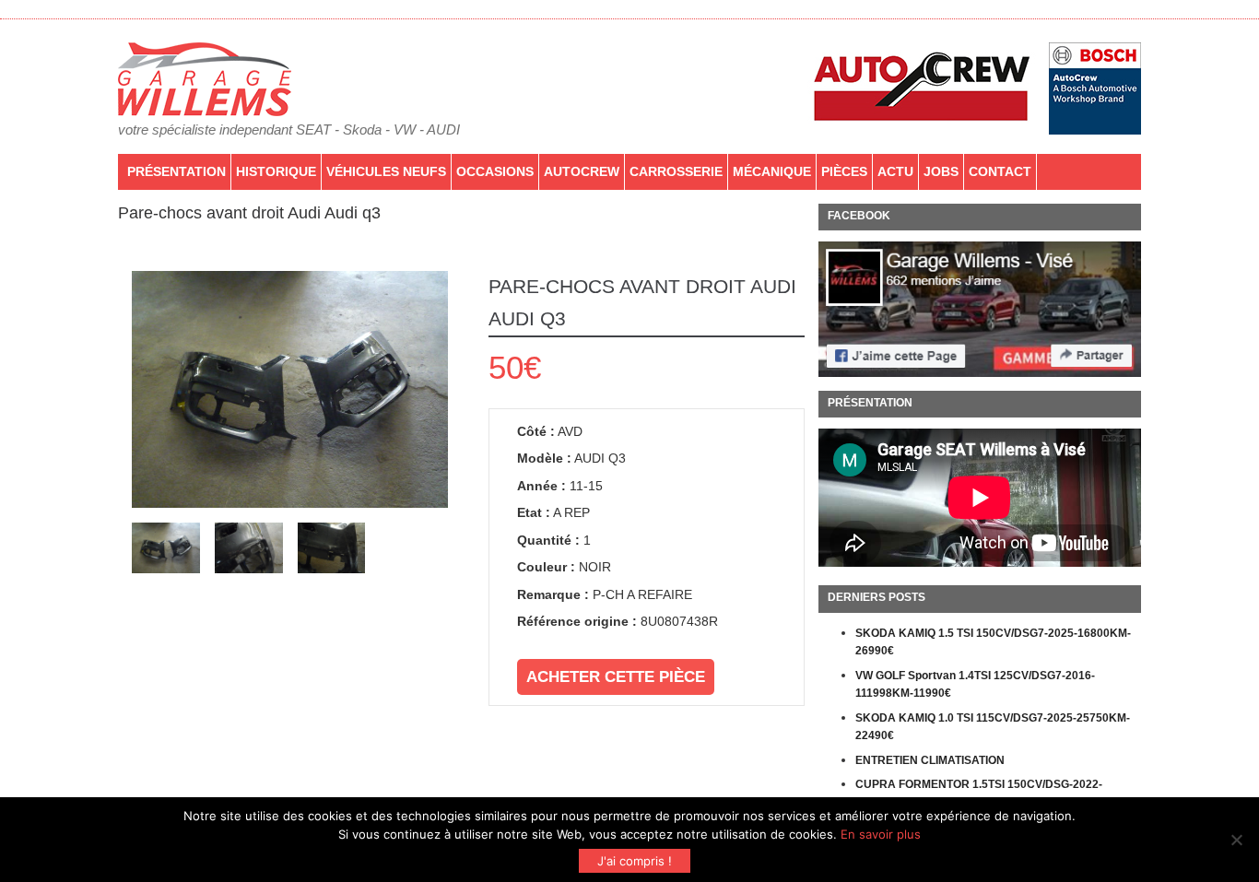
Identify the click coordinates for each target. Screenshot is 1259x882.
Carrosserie (676, 171)
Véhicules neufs (386, 171)
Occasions (495, 171)
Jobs (941, 171)
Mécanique (772, 171)
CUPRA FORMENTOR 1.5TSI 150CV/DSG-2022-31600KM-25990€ (978, 793)
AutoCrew (581, 171)
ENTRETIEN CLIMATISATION (930, 760)
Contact (1000, 171)
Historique (276, 171)
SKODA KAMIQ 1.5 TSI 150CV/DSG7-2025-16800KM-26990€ (993, 642)
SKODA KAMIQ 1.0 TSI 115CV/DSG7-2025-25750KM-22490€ (992, 727)
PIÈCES (844, 171)
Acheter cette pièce (615, 677)
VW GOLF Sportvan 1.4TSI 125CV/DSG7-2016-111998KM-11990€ (975, 684)
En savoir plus (881, 834)
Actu (895, 171)
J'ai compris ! (634, 860)
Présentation (176, 171)
